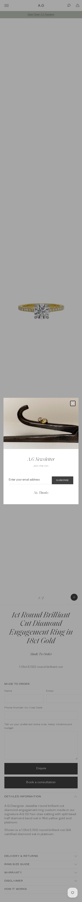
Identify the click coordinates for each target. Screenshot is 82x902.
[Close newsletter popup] (72, 403)
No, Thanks (41, 493)
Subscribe (62, 480)
